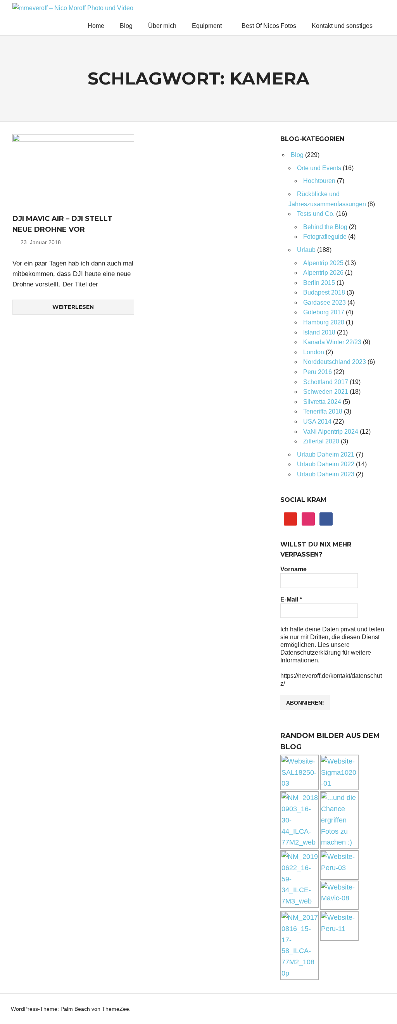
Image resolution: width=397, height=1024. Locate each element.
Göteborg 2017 (323, 312)
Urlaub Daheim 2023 (325, 474)
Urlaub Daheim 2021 (325, 454)
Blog (126, 25)
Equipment (207, 25)
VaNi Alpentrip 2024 (330, 431)
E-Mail (291, 599)
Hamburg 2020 (323, 322)
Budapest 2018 (324, 292)
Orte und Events (319, 168)
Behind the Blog (325, 227)
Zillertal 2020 (321, 441)
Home (96, 25)
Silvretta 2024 (322, 401)
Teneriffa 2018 (322, 411)
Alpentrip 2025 (323, 263)
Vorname (293, 569)
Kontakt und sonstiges (342, 25)
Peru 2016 (317, 372)
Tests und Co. (316, 213)
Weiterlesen (73, 306)
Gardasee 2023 (324, 302)
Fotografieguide (325, 236)
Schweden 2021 (325, 391)
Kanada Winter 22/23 (332, 342)
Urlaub (306, 250)
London (313, 352)
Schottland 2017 (325, 382)
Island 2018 (319, 332)
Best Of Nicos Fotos (269, 25)
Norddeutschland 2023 (334, 362)
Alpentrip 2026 (323, 272)
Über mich (162, 25)
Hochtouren (319, 181)
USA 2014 (317, 421)
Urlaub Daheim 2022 (325, 464)
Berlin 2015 (319, 282)
